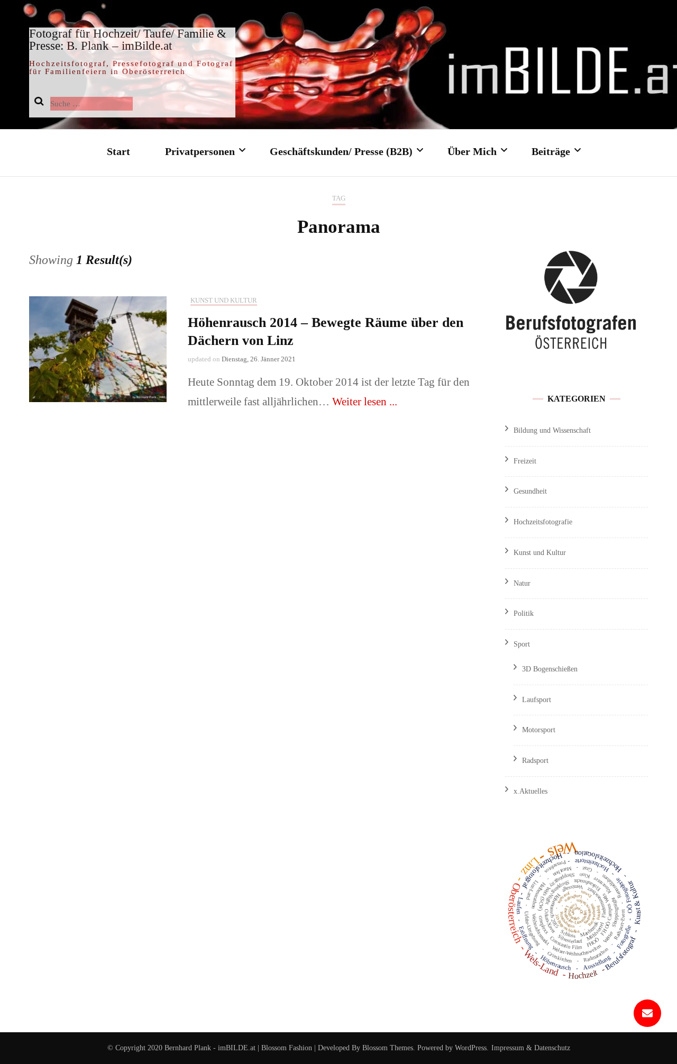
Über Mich (472, 151)
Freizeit (525, 461)
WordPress (471, 1048)
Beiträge (551, 151)
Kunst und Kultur (223, 300)
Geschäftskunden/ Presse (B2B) (341, 151)
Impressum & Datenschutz (530, 1048)
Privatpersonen (200, 151)
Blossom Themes (386, 1048)
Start (118, 151)
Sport (522, 644)
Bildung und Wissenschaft (552, 430)
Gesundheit (530, 491)
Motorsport (538, 730)
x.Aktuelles (530, 791)
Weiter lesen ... (364, 401)
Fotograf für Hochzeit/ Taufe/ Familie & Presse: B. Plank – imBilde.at (127, 39)
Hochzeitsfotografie (543, 522)
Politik (524, 613)
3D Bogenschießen (550, 669)
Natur (522, 583)
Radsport (535, 761)
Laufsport (536, 700)
